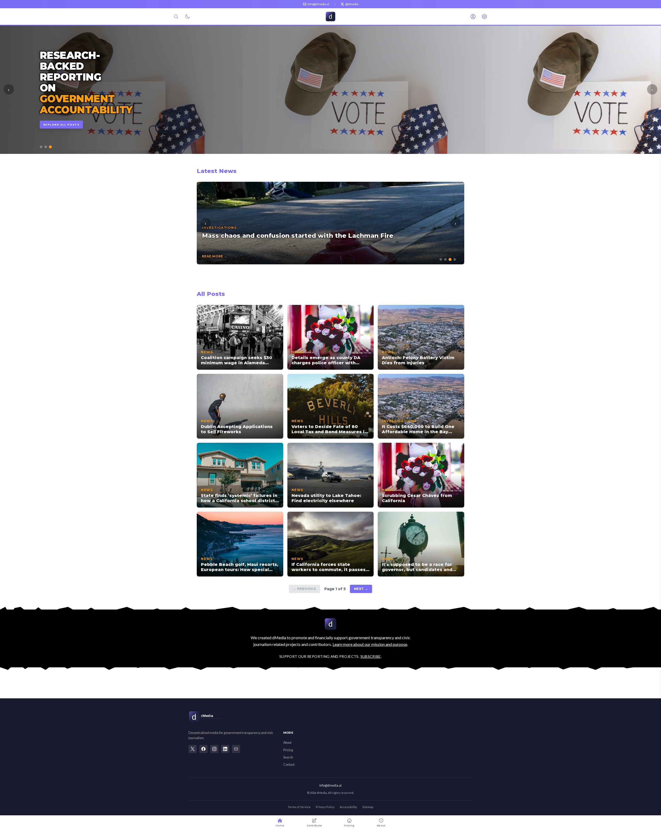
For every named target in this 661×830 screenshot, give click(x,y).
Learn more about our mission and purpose (370, 644)
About (287, 743)
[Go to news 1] (440, 259)
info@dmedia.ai (330, 785)
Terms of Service (299, 807)
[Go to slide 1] (41, 146)
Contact (289, 764)
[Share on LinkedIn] (225, 749)
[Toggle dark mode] (187, 16)
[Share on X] (192, 749)
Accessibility (348, 807)
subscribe (370, 656)
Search (288, 757)
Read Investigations (63, 113)
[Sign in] (473, 16)
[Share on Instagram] (214, 749)
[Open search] (176, 16)
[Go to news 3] (450, 259)
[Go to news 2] (445, 259)
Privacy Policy (325, 807)
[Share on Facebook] (203, 749)
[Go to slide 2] (45, 147)
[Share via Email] (236, 749)
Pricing (288, 750)
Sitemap (367, 807)
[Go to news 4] (454, 259)
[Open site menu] (484, 16)
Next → (361, 589)
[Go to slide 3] (50, 147)
